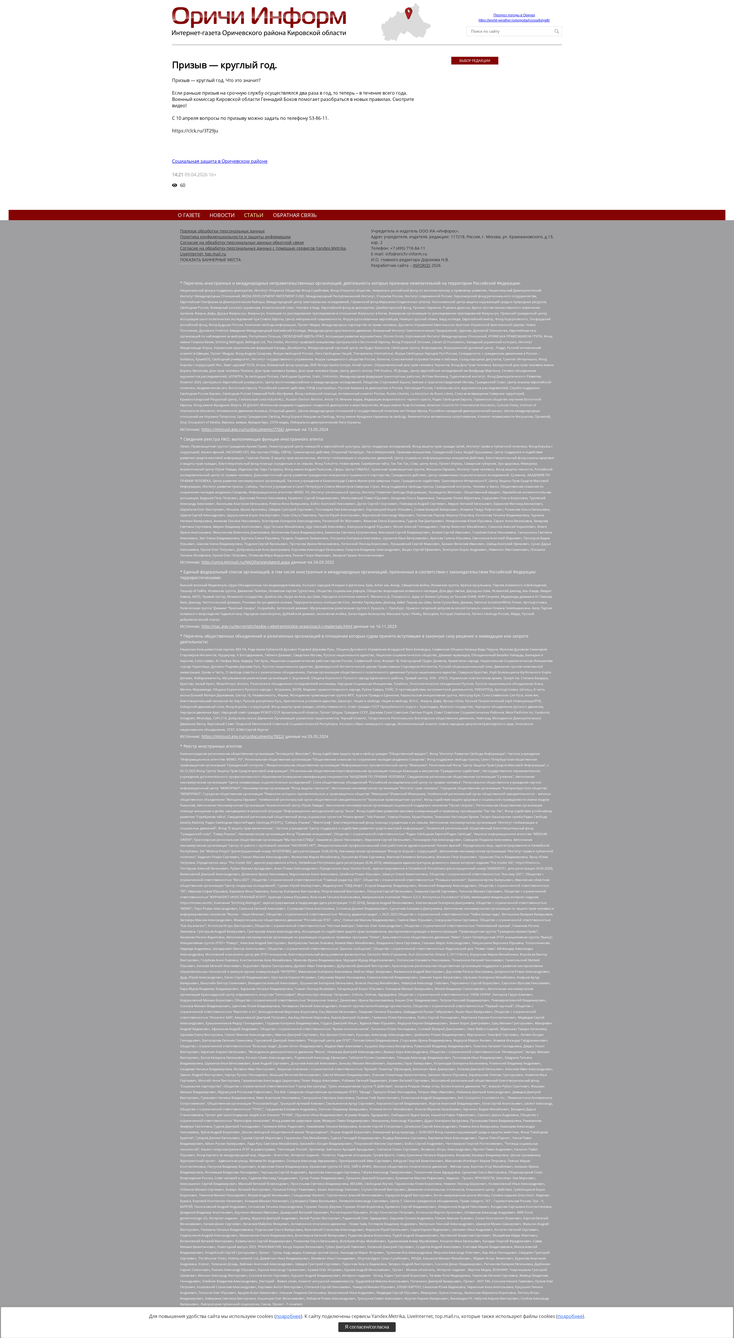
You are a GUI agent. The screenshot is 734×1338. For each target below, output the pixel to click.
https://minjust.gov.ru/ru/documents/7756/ (243, 429)
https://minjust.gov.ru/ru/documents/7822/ (243, 736)
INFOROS (421, 265)
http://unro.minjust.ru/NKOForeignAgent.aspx (246, 562)
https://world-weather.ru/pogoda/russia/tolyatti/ (514, 20)
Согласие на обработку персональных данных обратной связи (242, 242)
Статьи (253, 215)
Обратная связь (295, 215)
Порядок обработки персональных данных (222, 231)
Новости (222, 215)
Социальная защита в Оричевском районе (220, 161)
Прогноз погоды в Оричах (514, 15)
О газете (189, 215)
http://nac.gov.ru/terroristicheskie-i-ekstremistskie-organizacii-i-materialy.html (277, 626)
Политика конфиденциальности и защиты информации (235, 236)
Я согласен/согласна (367, 1327)
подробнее (288, 1316)
